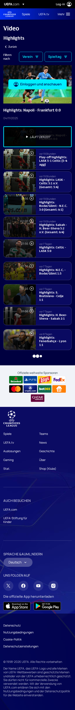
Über (42, 460)
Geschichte (47, 451)
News (43, 442)
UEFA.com (10, 509)
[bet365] (44, 389)
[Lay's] (44, 379)
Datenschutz (12, 625)
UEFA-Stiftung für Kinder (15, 520)
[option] (37, 136)
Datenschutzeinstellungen (20, 646)
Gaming (8, 460)
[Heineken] (16, 379)
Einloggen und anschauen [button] (41, 84)
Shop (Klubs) (47, 469)
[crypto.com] (30, 389)
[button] (63, 14)
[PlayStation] (30, 379)
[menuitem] (26, 14)
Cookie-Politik (12, 639)
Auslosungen (11, 451)
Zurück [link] (12, 46)
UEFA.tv (8, 442)
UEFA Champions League (9, 14)
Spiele (7, 434)
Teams (43, 434)
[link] (26, 14)
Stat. (6, 469)
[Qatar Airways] (37, 398)
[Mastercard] (16, 389)
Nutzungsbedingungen (18, 632)
